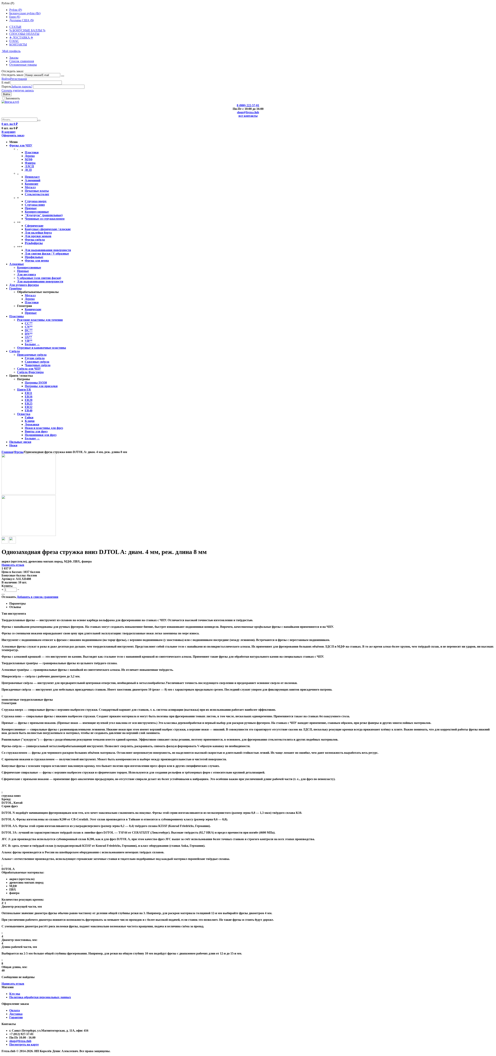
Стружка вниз (35, 204)
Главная (7, 452)
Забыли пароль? (21, 86)
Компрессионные (37, 211)
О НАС (14, 41)
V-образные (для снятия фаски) (39, 278)
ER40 (28, 410)
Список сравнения (21, 61)
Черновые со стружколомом (45, 218)
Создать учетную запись (18, 90)
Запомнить (12, 98)
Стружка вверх (35, 201)
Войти (6, 78)
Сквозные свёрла (37, 361)
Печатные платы (37, 190)
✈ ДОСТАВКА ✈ (21, 37)
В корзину (9, 132)
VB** (28, 340)
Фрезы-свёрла (35, 239)
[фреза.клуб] (10, 101)
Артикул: (8, 579)
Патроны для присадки (41, 386)
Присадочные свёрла (31, 354)
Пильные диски (20, 442)
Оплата (14, 1010)
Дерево (30, 156)
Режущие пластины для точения (40, 319)
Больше (32, 344)
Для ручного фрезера (24, 285)
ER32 (28, 407)
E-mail (6, 82)
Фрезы (18, 452)
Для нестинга (26, 274)
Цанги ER (24, 389)
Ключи (29, 421)
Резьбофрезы (34, 243)
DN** (29, 333)
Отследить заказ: (13, 75)
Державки (32, 424)
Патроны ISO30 (36, 382)
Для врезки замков (38, 236)
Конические (33, 309)
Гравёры (15, 288)
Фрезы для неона (37, 260)
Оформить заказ (13, 135)
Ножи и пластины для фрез (44, 428)
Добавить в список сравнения (37, 597)
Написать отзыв (13, 565)
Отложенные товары (23, 64)
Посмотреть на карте (24, 1044)
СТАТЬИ (15, 26)
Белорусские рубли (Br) (24, 13)
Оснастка (23, 414)
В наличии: (9, 582)
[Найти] (38, 120)
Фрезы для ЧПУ (20, 145)
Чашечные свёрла (37, 365)
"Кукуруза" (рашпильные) (44, 215)
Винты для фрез (36, 431)
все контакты (248, 115)
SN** (28, 337)
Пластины (16, 316)
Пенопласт (32, 176)
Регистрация (18, 78)
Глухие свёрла (35, 358)
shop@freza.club (248, 112)
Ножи (13, 445)
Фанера (30, 163)
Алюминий (32, 180)
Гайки (29, 417)
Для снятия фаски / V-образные (47, 253)
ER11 (28, 393)
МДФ (29, 159)
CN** (29, 326)
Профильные (34, 257)
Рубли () (15, 9)
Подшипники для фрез (40, 435)
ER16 (28, 396)
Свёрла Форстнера (30, 372)
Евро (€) (14, 16)
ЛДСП (29, 166)
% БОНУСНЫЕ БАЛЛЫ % (27, 30)
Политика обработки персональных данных (40, 997)
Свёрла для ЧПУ (29, 368)
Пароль (6, 86)
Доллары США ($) (21, 20)
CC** (29, 323)
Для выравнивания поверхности (48, 250)
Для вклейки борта (38, 232)
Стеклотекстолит (37, 194)
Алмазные (16, 264)
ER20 (28, 400)
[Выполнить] (62, 76)
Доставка (15, 1014)
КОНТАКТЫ (18, 44)
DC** (29, 330)
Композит (31, 183)
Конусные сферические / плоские (48, 229)
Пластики (32, 152)
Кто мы (14, 993)
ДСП (28, 169)
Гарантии (16, 1017)
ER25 (28, 403)
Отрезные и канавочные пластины (41, 347)
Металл (30, 187)
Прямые (31, 208)
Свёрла (14, 351)
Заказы (13, 57)
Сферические (34, 225)
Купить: (7, 585)
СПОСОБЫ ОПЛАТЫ (24, 33)
